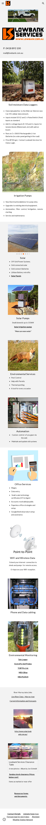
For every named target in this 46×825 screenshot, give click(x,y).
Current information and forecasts (23, 701)
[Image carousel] (23, 240)
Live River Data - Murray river (23, 697)
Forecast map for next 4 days (18, 817)
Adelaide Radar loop (31, 814)
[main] (23, 50)
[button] (3, 3)
